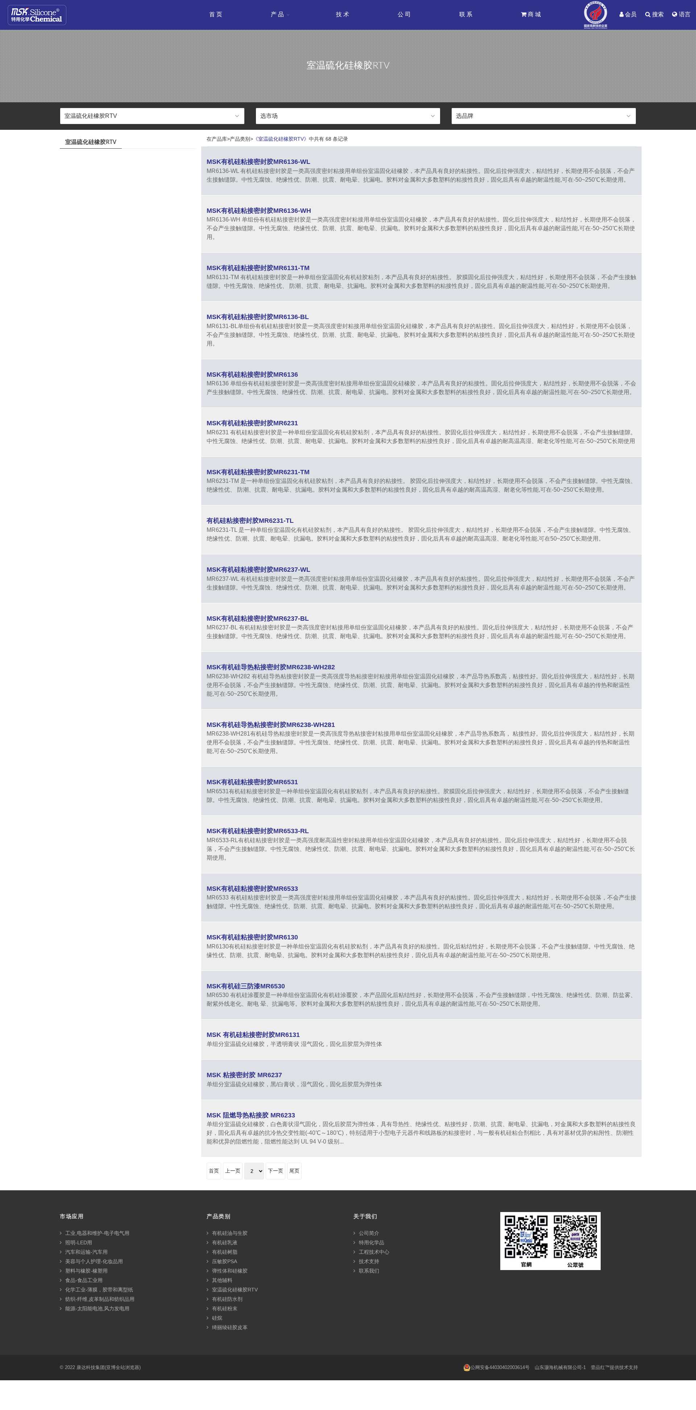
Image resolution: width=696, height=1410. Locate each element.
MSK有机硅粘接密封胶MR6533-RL (258, 831)
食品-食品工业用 (83, 1280)
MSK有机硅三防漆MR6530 (246, 986)
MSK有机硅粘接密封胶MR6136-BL (258, 317)
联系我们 (368, 1271)
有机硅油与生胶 (229, 1233)
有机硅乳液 (224, 1242)
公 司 (404, 14)
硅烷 (216, 1318)
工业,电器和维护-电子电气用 (96, 1233)
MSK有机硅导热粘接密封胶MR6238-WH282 (271, 667)
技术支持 (368, 1261)
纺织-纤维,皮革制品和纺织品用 (99, 1299)
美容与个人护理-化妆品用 (93, 1261)
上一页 (232, 1171)
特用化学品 (370, 1242)
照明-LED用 (78, 1242)
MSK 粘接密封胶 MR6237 (244, 1075)
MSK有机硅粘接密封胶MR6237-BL (258, 618)
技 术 (342, 14)
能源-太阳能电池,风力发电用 (96, 1308)
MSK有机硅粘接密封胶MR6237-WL (258, 569)
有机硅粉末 (224, 1308)
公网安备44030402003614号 (500, 1367)
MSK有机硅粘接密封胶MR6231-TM (258, 472)
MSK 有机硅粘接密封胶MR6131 (253, 1034)
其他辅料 (221, 1280)
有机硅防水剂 (227, 1299)
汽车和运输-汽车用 (86, 1252)
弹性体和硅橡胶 (229, 1271)
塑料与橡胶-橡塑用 (86, 1271)
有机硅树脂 (224, 1252)
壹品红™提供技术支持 (614, 1367)
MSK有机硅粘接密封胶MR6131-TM (258, 268)
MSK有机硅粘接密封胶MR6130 (252, 937)
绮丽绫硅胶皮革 (229, 1327)
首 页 (215, 14)
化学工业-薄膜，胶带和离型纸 (98, 1290)
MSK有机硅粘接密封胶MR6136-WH (259, 210)
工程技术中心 (373, 1252)
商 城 (533, 14)
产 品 (277, 14)
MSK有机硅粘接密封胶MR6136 (252, 374)
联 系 (465, 14)
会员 (630, 14)
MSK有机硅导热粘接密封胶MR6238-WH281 (271, 724)
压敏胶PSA (224, 1261)
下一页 (275, 1171)
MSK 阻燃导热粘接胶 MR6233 (251, 1115)
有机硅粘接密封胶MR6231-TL (250, 520)
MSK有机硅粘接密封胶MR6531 (252, 782)
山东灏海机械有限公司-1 (560, 1367)
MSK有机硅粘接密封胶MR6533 (252, 888)
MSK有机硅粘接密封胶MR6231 (252, 423)
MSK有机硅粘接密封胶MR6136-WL (258, 161)
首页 (214, 1171)
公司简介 (368, 1233)
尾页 (294, 1171)
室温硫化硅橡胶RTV (234, 1290)
